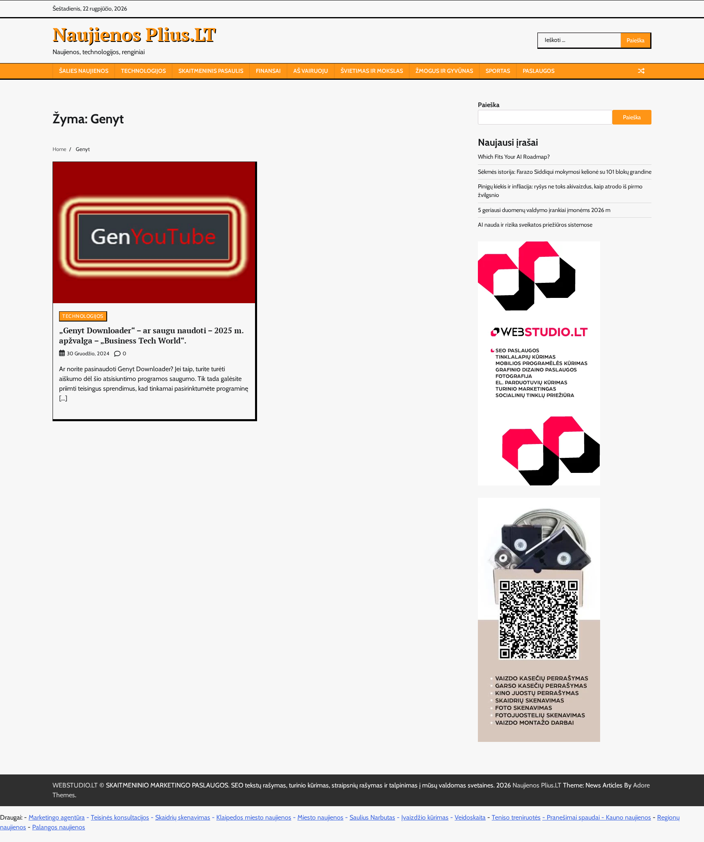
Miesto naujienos (320, 817)
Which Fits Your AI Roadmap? (514, 156)
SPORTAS (498, 70)
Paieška (488, 105)
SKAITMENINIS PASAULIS (210, 70)
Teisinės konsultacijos (120, 817)
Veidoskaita (470, 817)
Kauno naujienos (628, 817)
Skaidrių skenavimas (182, 817)
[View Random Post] (641, 71)
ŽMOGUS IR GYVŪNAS (444, 70)
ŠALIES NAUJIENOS (83, 70)
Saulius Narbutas (372, 817)
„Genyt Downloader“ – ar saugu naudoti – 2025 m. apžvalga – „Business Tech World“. (151, 335)
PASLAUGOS (538, 70)
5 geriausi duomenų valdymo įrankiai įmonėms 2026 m (544, 210)
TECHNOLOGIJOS (143, 70)
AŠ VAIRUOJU (310, 70)
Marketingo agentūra (57, 817)
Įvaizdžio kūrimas (425, 817)
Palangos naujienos (58, 827)
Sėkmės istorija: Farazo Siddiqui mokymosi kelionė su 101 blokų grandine (564, 171)
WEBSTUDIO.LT (75, 785)
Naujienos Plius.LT (134, 34)
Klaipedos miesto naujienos (253, 817)
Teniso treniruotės (516, 817)
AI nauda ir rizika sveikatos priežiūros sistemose (535, 224)
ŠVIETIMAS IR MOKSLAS (372, 70)
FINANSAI (268, 70)
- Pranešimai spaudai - (574, 817)
